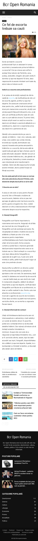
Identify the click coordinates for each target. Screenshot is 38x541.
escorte (12, 98)
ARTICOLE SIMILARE (10, 384)
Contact (4, 530)
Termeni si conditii (27, 532)
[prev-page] (3, 423)
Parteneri (12, 530)
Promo (10, 17)
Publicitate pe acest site (19, 535)
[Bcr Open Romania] (19, 5)
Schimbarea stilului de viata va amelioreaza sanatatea (9, 374)
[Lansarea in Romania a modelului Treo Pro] (7, 464)
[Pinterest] (20, 359)
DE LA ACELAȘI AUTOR (11, 387)
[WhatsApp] (25, 359)
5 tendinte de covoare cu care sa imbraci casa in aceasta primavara (27, 374)
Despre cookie (29, 530)
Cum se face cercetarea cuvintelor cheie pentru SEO (23, 415)
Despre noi (20, 530)
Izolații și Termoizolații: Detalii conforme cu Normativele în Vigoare (23, 395)
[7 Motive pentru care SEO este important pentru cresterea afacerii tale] (7, 405)
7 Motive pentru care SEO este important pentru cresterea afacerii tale (24, 405)
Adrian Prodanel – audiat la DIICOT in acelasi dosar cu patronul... (23, 473)
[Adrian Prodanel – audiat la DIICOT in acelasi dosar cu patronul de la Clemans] (7, 474)
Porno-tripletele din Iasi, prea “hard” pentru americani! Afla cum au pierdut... (24, 484)
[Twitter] (16, 359)
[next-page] (6, 423)
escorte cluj (25, 293)
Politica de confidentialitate (12, 532)
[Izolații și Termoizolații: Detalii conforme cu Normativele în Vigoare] (7, 395)
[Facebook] (11, 359)
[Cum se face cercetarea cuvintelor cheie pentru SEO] (7, 415)
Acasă (4, 17)
